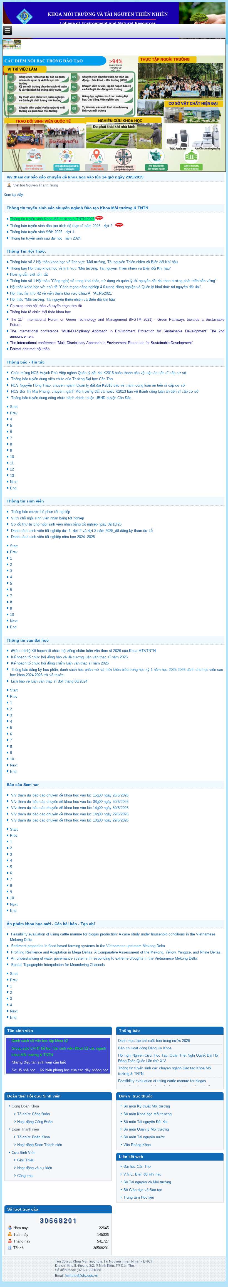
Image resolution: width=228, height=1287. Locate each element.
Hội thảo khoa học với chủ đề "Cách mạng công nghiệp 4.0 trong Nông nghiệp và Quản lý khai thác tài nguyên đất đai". (106, 287)
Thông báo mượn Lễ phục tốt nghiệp (40, 512)
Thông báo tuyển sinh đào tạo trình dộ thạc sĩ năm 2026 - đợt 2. (62, 226)
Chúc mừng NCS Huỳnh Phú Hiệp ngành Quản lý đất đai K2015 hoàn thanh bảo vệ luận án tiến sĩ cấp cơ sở (99, 373)
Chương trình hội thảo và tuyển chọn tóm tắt (46, 306)
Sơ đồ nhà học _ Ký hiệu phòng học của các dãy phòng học (60, 1070)
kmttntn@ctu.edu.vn (81, 1275)
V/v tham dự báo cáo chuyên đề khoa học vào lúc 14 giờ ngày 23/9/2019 (75, 177)
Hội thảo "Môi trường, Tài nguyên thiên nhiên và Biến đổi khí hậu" (63, 299)
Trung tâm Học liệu (138, 1197)
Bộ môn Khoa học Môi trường (147, 1114)
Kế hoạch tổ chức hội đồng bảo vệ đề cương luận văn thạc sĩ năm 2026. (70, 657)
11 (12, 463)
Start (14, 407)
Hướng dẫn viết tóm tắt (30, 274)
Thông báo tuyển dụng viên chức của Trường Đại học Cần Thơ (62, 379)
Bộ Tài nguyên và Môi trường (147, 1182)
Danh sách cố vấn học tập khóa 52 (40, 1041)
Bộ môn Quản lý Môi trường (146, 1129)
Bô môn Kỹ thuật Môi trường (146, 1106)
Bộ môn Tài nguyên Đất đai (145, 1122)
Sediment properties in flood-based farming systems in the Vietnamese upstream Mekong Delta (88, 946)
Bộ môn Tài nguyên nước (144, 1137)
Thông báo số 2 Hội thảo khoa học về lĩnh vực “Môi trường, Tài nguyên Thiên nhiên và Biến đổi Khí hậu (94, 262)
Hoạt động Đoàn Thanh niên (39, 1145)
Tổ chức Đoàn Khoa (33, 1137)
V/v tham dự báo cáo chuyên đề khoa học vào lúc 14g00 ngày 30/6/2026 (69, 808)
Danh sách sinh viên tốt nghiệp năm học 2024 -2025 (53, 537)
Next (14, 482)
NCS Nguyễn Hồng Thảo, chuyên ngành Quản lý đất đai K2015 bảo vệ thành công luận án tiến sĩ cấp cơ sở (98, 385)
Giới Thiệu (25, 1160)
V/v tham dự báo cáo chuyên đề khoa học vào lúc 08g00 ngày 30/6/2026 (69, 802)
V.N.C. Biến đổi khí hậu (142, 1174)
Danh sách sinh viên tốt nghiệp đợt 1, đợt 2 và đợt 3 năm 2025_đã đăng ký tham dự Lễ (82, 531)
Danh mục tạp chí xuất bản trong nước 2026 (154, 1041)
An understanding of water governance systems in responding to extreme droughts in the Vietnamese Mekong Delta (104, 958)
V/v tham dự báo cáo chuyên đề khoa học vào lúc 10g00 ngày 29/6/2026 (69, 820)
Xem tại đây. (14, 195)
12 (12, 469)
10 (12, 457)
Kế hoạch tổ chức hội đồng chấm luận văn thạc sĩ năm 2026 (60, 663)
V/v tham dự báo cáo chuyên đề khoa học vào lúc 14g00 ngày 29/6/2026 (69, 814)
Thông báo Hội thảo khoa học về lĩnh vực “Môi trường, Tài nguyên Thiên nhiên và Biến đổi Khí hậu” (91, 268)
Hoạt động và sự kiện (34, 1168)
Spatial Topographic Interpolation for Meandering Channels (58, 965)
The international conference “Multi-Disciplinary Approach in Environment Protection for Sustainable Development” (108, 331)
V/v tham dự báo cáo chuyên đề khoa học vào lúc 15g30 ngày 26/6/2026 (69, 795)
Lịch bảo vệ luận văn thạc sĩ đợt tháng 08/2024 (49, 681)
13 (12, 476)
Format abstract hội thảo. (30, 349)
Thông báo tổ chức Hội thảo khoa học (40, 312)
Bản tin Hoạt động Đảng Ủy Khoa (145, 1048)
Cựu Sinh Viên (23, 1153)
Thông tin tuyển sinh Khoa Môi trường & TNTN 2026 (52, 219)
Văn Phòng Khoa (137, 1145)
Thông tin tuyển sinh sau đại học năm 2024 (46, 238)
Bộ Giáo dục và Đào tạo (142, 1190)
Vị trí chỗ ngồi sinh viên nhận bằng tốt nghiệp (47, 518)
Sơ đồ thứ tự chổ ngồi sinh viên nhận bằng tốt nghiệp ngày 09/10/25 (66, 524)
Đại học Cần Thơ (137, 1166)
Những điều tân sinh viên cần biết (39, 1062)
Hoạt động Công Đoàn (35, 1122)
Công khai (25, 1176)
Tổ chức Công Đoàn (33, 1114)
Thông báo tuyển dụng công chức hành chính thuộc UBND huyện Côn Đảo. (71, 398)
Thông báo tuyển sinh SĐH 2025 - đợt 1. (43, 232)
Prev (14, 413)
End (13, 488)
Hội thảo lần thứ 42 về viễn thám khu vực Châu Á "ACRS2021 (61, 293)
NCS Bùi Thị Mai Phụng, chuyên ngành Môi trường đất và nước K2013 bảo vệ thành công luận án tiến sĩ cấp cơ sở (105, 391)
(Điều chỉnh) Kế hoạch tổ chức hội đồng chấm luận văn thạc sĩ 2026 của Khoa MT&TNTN (83, 651)
